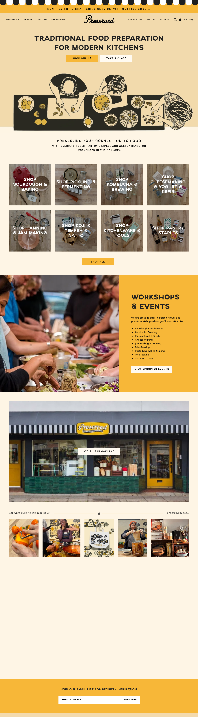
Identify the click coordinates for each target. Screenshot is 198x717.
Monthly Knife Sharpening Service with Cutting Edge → (99, 9)
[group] (99, 6)
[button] (175, 19)
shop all (98, 262)
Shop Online (82, 58)
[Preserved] (99, 19)
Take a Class (116, 58)
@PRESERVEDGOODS (178, 513)
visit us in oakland (99, 451)
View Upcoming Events (151, 369)
